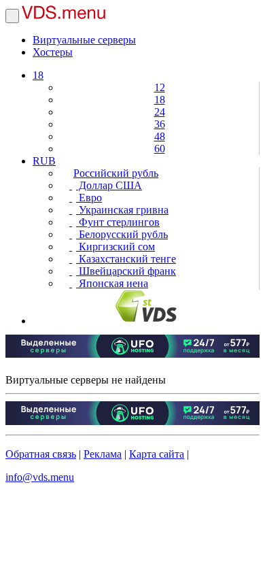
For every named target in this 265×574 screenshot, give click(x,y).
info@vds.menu (39, 477)
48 (159, 136)
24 (159, 112)
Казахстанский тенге (126, 259)
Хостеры (53, 52)
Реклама (103, 454)
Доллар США (109, 185)
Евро (89, 197)
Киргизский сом (115, 246)
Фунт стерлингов (118, 222)
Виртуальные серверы (84, 40)
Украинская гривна (122, 210)
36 (159, 124)
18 (38, 75)
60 (159, 148)
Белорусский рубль (122, 234)
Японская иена (112, 283)
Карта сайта (156, 454)
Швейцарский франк (126, 271)
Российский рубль (115, 173)
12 (159, 87)
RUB (44, 161)
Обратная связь (40, 454)
